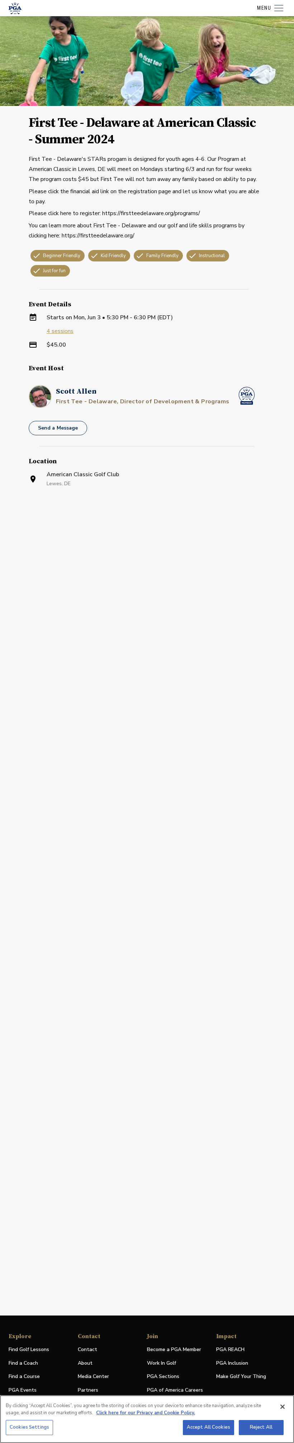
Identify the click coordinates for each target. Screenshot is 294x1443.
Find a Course (24, 1376)
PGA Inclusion (232, 1363)
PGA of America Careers (175, 1390)
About (85, 1363)
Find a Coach (23, 1363)
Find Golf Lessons (29, 1349)
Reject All (261, 1427)
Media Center (93, 1377)
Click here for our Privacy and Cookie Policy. (145, 1413)
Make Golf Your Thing (241, 1377)
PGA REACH (230, 1350)
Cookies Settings (29, 1427)
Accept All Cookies (208, 1427)
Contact (87, 1349)
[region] (147, 1419)
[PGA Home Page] (15, 8)
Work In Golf (161, 1363)
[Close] (282, 1407)
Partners (88, 1390)
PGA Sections (163, 1376)
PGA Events (23, 1390)
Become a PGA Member (174, 1349)
